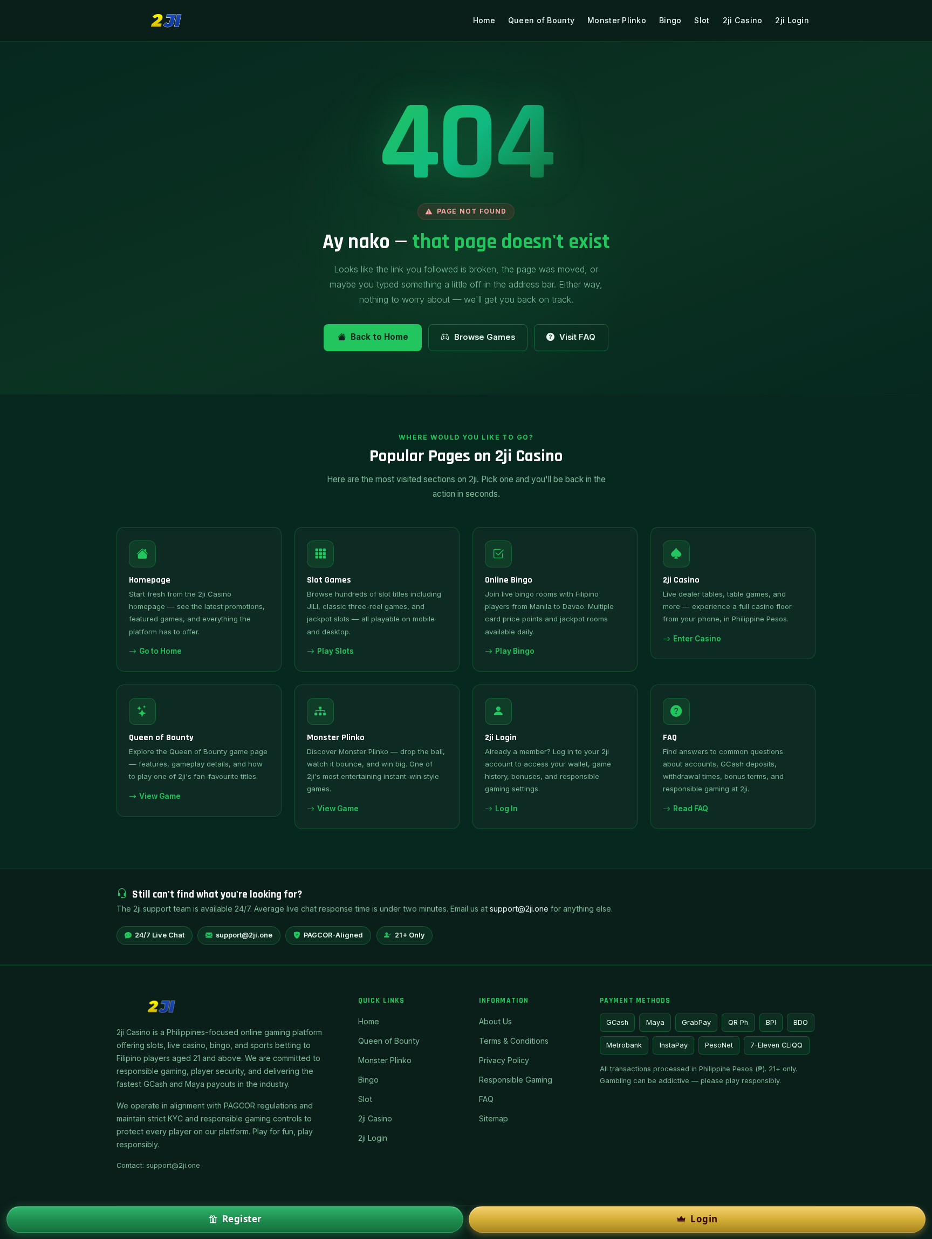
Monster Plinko (616, 20)
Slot (701, 20)
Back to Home (379, 337)
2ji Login (792, 20)
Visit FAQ (577, 337)
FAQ (486, 1099)
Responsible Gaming (515, 1079)
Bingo (670, 20)
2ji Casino (743, 20)
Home (484, 20)
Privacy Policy (504, 1060)
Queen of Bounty (541, 20)
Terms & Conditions (514, 1040)
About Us (495, 1021)
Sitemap (493, 1118)
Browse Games (484, 337)
